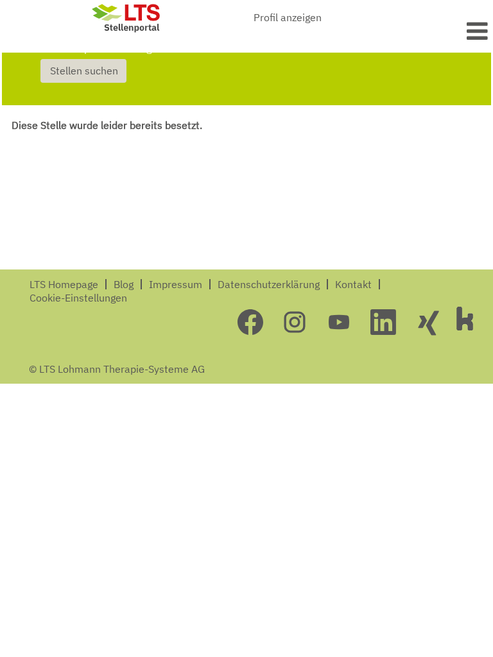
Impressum (175, 284)
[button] (411, 31)
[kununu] (465, 318)
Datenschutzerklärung (269, 284)
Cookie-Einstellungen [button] (78, 297)
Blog (124, 284)
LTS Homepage (64, 284)
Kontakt (353, 284)
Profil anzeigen (288, 17)
